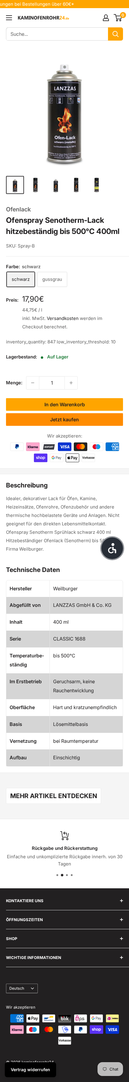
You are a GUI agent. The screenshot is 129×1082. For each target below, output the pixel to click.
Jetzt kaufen (64, 420)
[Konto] (106, 17)
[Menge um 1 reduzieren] (32, 383)
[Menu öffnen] (9, 17)
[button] (112, 548)
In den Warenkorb (64, 404)
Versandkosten (63, 318)
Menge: (14, 383)
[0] (118, 17)
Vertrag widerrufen (30, 1069)
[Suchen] (115, 34)
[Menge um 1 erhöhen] (71, 383)
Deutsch (16, 988)
